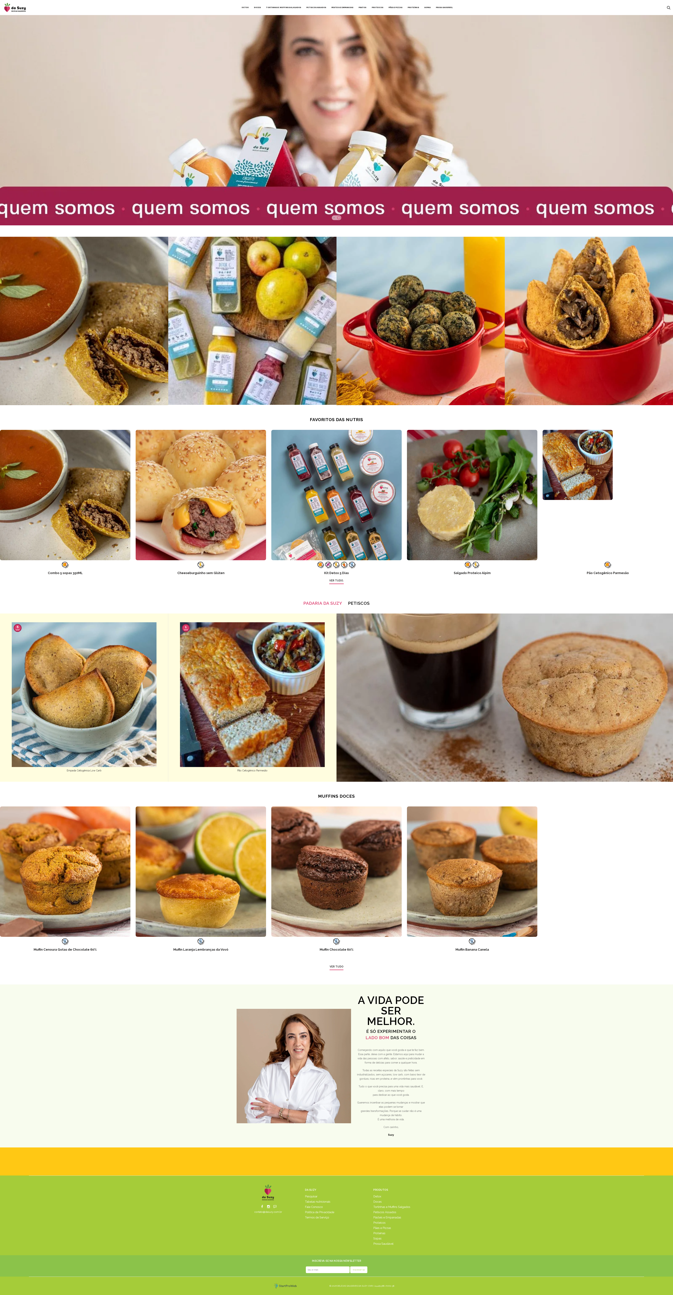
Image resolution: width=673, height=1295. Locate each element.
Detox (245, 7)
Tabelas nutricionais (317, 1201)
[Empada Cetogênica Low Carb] (84, 694)
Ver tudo (337, 966)
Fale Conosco (314, 1207)
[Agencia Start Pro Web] (285, 1286)
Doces (257, 7)
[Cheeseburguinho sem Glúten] (201, 495)
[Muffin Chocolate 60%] (336, 871)
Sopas (427, 7)
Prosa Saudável (444, 7)
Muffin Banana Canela (472, 949)
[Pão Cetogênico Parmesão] (608, 495)
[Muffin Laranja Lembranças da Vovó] (201, 871)
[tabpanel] (336, 120)
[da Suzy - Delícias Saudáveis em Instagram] (268, 1207)
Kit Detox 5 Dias (336, 573)
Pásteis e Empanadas (342, 7)
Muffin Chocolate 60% (337, 949)
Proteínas (413, 7)
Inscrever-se (359, 1270)
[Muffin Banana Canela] (472, 871)
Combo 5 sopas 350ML (65, 573)
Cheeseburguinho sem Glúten (201, 573)
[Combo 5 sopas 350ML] (65, 495)
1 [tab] (334, 217)
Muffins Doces (336, 796)
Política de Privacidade (319, 1212)
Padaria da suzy (322, 603)
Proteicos (377, 7)
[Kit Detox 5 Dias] (336, 495)
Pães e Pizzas (395, 7)
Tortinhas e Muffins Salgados (391, 1207)
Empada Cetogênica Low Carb (84, 770)
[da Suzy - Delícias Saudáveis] (268, 1192)
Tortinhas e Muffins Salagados (283, 7)
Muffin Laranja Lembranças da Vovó (200, 949)
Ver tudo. (336, 580)
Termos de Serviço (317, 1217)
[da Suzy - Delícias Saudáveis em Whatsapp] (275, 1207)
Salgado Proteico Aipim (472, 573)
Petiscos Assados (316, 7)
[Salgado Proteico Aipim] (472, 495)
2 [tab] (338, 217)
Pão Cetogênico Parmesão (608, 573)
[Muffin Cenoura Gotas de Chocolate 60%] (65, 871)
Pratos (362, 7)
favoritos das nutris (336, 419)
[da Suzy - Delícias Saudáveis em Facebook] (262, 1207)
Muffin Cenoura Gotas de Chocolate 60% (65, 949)
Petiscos (359, 603)
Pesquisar (311, 1196)
